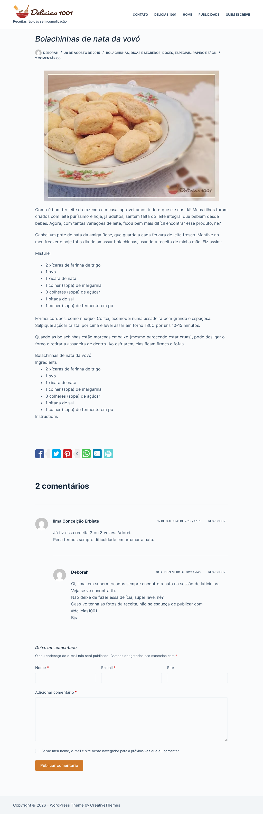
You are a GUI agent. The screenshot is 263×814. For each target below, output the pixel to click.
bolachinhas (117, 53)
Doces (167, 53)
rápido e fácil (205, 53)
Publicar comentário (59, 765)
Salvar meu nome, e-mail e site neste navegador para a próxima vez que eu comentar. (111, 751)
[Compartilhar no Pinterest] (67, 453)
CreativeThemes (105, 805)
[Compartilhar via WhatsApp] (86, 453)
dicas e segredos (146, 53)
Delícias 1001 (165, 14)
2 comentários (48, 58)
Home (187, 14)
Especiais (183, 53)
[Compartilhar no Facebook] (39, 453)
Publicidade (209, 14)
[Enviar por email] (97, 453)
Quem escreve (238, 14)
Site (170, 667)
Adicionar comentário (56, 692)
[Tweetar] (56, 453)
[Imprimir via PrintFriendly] (108, 453)
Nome (42, 667)
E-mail (108, 667)
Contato (140, 14)
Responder (216, 521)
